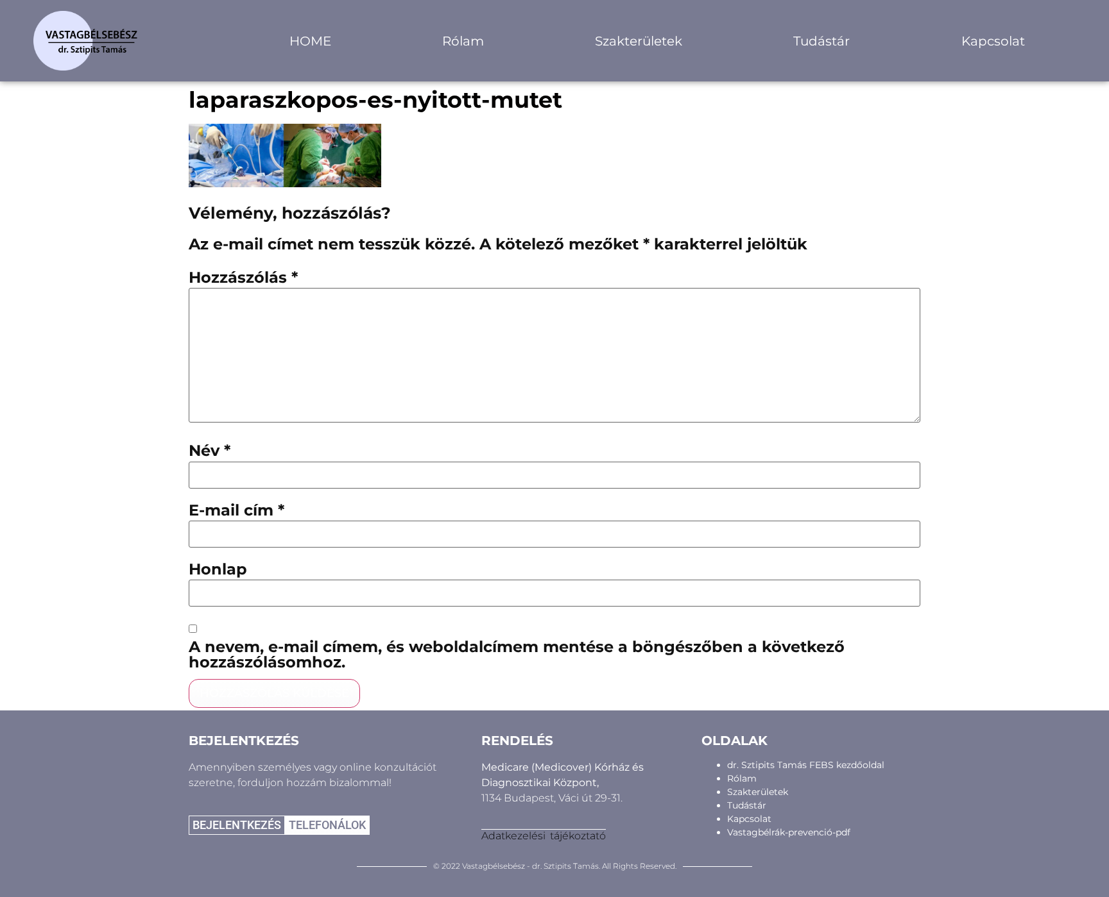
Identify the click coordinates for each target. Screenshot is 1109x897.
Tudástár (821, 41)
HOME (310, 41)
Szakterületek (638, 41)
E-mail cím (236, 510)
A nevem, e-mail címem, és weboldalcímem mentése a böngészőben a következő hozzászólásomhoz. (517, 654)
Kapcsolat (993, 41)
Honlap (218, 569)
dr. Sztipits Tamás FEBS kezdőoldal (805, 765)
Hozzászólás (243, 277)
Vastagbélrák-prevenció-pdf (788, 832)
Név (209, 450)
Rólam (463, 41)
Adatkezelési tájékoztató (543, 836)
